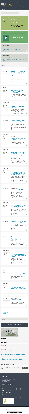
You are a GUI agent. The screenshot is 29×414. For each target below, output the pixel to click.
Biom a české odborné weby (17, 321)
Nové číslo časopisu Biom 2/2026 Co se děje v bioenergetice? (17, 91)
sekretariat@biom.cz (10, 384)
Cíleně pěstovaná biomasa (14, 324)
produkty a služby (20, 7)
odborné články (6, 311)
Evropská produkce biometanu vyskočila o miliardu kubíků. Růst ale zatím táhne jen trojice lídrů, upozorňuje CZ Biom (18, 74)
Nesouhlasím (11, 412)
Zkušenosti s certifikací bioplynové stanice (16, 300)
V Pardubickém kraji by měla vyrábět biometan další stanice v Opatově (18, 122)
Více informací (25, 410)
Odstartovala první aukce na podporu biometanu (12, 50)
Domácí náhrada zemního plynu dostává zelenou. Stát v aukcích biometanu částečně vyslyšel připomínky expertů (18, 172)
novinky (4, 313)
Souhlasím (18, 412)
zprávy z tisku (6, 312)
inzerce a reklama (9, 0)
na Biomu (3, 321)
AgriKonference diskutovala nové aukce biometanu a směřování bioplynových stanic (18, 287)
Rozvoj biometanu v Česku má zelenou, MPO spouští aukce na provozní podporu (18, 223)
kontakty (22, 0)
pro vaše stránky (7, 392)
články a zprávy (6, 7)
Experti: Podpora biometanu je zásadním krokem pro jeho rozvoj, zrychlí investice (18, 206)
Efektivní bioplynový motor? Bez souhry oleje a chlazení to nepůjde (18, 255)
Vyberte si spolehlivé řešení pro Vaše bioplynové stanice (14, 59)
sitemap (17, 0)
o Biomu (4, 9)
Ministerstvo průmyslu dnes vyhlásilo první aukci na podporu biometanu (18, 238)
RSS (26, 0)
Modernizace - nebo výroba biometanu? (18, 21)
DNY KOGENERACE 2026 (17, 37)
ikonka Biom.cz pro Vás (7, 364)
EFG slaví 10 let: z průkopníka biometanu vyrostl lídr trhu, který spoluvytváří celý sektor (18, 272)
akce (13, 7)
